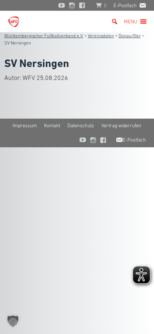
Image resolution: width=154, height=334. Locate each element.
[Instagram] (72, 5)
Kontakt (52, 125)
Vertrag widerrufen (121, 125)
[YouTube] (61, 5)
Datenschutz (80, 125)
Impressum (25, 125)
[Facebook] (83, 5)
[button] (130, 21)
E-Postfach (125, 5)
